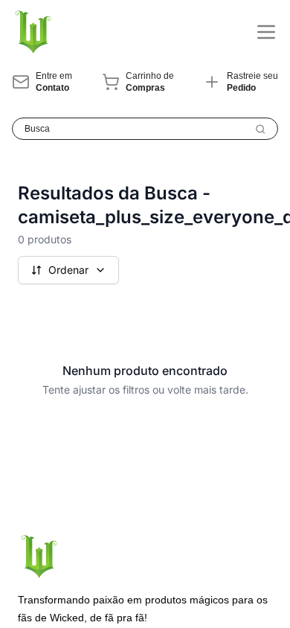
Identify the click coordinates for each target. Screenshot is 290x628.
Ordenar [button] (68, 269)
